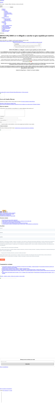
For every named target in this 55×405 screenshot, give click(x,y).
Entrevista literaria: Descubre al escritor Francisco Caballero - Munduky (14, 269)
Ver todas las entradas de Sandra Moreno (28, 101)
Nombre (1, 118)
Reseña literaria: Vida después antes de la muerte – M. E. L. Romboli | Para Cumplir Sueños (17, 272)
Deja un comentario (19, 41)
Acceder (10, 390)
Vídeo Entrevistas (7, 19)
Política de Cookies (5, 31)
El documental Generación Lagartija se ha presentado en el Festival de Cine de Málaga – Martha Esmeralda (20, 266)
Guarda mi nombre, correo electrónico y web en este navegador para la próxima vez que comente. (17, 124)
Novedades (6, 11)
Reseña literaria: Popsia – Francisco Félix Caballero (36, 269)
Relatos (5, 14)
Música (3, 17)
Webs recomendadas (5, 26)
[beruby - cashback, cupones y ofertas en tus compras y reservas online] (12, 276)
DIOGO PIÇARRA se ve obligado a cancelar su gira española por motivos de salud (27, 45)
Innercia (20, 92)
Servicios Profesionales (6, 28)
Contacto (3, 29)
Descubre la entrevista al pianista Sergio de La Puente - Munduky (13, 270)
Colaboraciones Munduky (6, 27)
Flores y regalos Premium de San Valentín (7, 213)
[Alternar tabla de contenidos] (39, 44)
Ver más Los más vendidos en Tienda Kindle (7, 215)
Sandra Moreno (2, 41)
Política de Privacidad (5, 30)
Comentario (2, 116)
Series (5, 23)
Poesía (5, 15)
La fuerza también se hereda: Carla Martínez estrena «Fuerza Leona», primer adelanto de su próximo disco (20, 223)
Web (1, 122)
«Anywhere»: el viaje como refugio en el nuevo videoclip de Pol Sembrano (15, 222)
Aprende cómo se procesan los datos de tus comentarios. (24, 127)
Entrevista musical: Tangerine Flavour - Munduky (10, 268)
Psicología (4, 21)
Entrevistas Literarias (7, 12)
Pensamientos (6, 16)
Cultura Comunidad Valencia (7, 25)
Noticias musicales (7, 18)
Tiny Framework (6, 390)
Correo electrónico (3, 120)
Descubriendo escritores (8, 13)
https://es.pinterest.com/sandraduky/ (6, 388)
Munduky (1, 2)
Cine (5, 24)
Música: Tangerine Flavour (24, 268)
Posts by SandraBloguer (4, 366)
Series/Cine (4, 22)
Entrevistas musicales (7, 20)
